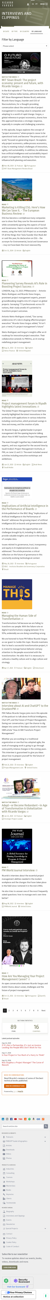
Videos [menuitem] (8, 1154)
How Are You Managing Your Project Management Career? (23, 977)
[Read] (17, 190)
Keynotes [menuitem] (10, 1194)
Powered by (8, 1091)
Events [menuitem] (9, 1220)
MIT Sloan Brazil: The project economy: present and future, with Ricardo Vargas (22, 83)
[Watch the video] (25, 63)
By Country (24, 31)
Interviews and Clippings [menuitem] (15, 1216)
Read (4, 204)
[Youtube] (15, 1119)
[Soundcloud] (25, 1119)
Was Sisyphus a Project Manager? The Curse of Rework (23, 1063)
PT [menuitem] (37, 4)
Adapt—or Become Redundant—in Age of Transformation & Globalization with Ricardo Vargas (24, 808)
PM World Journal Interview (18, 870)
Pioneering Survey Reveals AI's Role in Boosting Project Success (24, 285)
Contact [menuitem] (9, 1234)
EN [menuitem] (33, 4)
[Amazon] (33, 1119)
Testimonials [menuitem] (11, 1203)
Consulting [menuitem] (10, 1173)
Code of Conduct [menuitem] (12, 1246)
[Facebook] (11, 1119)
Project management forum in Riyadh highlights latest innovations (24, 405)
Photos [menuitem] (9, 1158)
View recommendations (15, 1086)
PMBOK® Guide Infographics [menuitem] (16, 1141)
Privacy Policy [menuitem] (11, 1238)
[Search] (46, 1126)
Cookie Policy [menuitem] (11, 1242)
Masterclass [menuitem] (10, 1186)
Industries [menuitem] (10, 1169)
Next (44, 1010)
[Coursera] (39, 1119)
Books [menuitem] (8, 1190)
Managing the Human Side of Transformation (19, 617)
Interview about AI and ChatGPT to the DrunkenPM (25, 707)
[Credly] (43, 1119)
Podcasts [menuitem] (9, 1137)
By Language (37, 31)
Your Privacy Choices (21, 1292)
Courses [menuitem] (9, 1177)
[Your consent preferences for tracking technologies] (45, 1296)
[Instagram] (7, 1119)
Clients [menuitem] (9, 1198)
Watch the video (9, 77)
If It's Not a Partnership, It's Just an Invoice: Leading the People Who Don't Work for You (21, 1046)
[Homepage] (7, 6)
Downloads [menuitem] (10, 1150)
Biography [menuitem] (10, 1211)
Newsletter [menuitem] (10, 1224)
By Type (14, 31)
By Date (6, 31)
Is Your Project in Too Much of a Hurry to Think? (23, 1055)
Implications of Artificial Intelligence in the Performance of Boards (25, 507)
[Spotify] (29, 1119)
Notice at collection (13, 1296)
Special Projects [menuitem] (12, 1228)
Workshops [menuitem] (10, 1181)
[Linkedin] (3, 1119)
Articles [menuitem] (9, 1145)
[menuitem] (28, 4)
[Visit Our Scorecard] (17, 1282)
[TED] (20, 1119)
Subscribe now (10, 1267)
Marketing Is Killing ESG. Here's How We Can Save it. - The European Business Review (23, 210)
